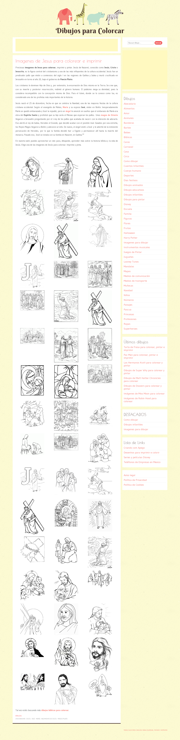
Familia (127, 213)
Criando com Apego (134, 447)
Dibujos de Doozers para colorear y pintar (143, 387)
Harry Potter (130, 237)
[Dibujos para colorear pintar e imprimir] (90, 14)
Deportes (129, 175)
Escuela (128, 209)
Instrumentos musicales (137, 247)
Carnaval (128, 146)
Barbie (127, 127)
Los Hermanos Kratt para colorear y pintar (143, 364)
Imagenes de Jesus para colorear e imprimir (58, 60)
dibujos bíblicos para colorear (55, 710)
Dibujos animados (133, 185)
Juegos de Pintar (133, 252)
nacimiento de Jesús (49, 719)
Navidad (128, 290)
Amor (127, 113)
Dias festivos (131, 180)
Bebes (127, 132)
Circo (126, 156)
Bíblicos (18, 716)
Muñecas (128, 285)
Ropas (127, 323)
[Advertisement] (66, 45)
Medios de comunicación (137, 276)
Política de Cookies (134, 484)
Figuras (128, 218)
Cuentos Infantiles (134, 166)
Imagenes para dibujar (136, 242)
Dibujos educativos (134, 189)
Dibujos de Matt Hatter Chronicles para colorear (142, 380)
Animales (129, 118)
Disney (127, 204)
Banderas (129, 122)
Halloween (129, 233)
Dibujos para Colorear (90, 30)
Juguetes (128, 256)
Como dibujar (131, 161)
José (33, 719)
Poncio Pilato (62, 719)
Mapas (127, 271)
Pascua (127, 309)
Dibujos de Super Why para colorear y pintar (144, 372)
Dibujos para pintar (134, 199)
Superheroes (130, 328)
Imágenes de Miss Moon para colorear (144, 393)
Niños (127, 295)
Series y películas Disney (137, 457)
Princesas (129, 314)
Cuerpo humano (132, 170)
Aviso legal (129, 475)
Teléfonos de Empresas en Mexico (142, 462)
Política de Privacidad (135, 480)
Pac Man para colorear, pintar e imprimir (141, 356)
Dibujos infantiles (133, 194)
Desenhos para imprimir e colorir (141, 452)
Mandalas (129, 266)
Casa (126, 151)
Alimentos (129, 108)
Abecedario (130, 103)
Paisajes (128, 304)
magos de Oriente (109, 115)
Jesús (28, 719)
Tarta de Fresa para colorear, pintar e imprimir (144, 349)
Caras (127, 142)
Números (129, 300)
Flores (127, 223)
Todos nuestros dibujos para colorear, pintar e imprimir (145, 730)
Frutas (127, 228)
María (38, 719)
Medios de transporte (135, 280)
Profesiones (130, 319)
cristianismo (20, 719)
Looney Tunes (131, 261)
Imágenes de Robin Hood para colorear (140, 400)
